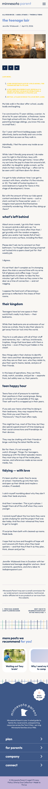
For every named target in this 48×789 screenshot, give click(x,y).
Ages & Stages (21, 15)
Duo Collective (26, 782)
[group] (14, 660)
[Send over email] (16, 67)
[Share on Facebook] (4, 67)
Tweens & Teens (36, 15)
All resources (8, 15)
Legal (29, 780)
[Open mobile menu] (44, 4)
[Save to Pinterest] (10, 67)
